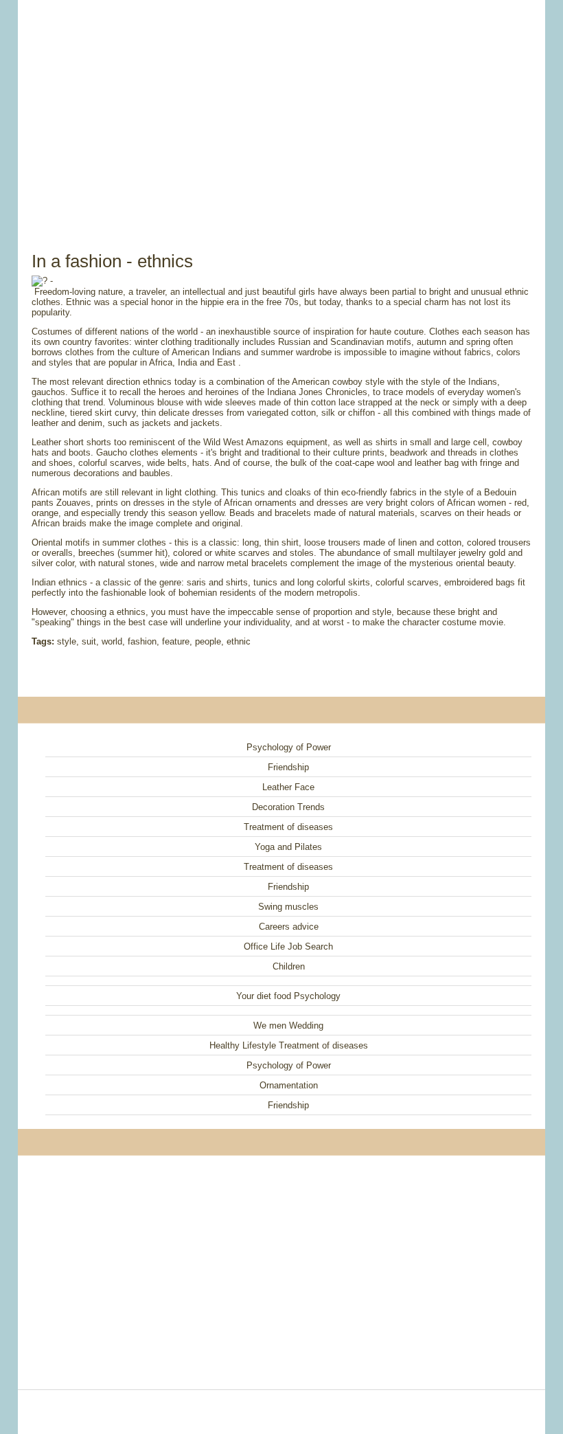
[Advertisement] (281, 110)
